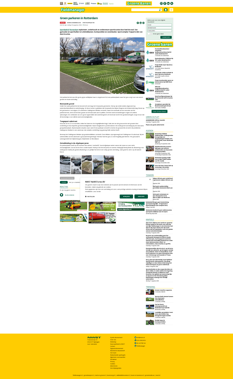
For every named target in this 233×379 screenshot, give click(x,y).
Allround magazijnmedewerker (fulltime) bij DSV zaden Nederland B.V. (162, 89)
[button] (90, 196)
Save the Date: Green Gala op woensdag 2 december (164, 166)
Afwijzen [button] (126, 196)
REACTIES (64, 186)
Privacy (112, 361)
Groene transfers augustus (163, 290)
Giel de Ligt (63, 25)
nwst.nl (158, 375)
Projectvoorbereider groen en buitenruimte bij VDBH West (164, 81)
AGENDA (149, 130)
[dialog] (116, 189)
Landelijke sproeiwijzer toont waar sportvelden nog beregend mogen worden (164, 313)
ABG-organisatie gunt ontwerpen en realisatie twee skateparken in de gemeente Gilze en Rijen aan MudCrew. (158, 195)
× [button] (150, 179)
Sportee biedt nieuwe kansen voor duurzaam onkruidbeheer (164, 298)
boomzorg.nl (111, 375)
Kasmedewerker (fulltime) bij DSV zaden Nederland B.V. (164, 59)
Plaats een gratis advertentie (155, 125)
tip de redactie (69, 195)
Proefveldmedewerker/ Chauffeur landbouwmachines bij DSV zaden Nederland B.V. (163, 51)
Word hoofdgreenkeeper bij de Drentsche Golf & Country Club (164, 97)
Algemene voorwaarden (117, 357)
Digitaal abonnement (116, 348)
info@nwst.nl (141, 337)
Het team (113, 353)
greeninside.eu (149, 375)
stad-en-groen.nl (100, 375)
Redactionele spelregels (117, 355)
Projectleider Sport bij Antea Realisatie (163, 65)
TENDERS (150, 175)
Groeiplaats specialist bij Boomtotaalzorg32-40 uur (163, 105)
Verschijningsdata (115, 368)
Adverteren (113, 366)
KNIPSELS (150, 219)
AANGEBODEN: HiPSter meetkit (155, 120)
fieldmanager (141, 346)
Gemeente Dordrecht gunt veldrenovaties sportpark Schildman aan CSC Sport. (159, 211)
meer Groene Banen (159, 111)
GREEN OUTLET (152, 117)
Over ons (113, 340)
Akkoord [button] (141, 196)
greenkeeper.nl (88, 375)
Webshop (113, 342)
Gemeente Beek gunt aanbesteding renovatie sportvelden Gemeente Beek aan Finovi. (159, 187)
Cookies (112, 364)
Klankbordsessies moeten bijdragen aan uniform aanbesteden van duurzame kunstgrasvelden (163, 149)
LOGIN (64, 182)
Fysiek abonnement (116, 337)
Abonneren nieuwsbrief (117, 350)
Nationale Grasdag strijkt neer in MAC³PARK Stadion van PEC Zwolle (163, 159)
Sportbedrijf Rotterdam (69, 30)
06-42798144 (141, 343)
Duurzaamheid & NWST (117, 344)
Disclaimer (113, 359)
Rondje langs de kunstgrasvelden (160, 321)
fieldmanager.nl (77, 375)
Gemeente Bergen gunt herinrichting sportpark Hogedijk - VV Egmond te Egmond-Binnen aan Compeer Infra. (157, 203)
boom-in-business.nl (137, 375)
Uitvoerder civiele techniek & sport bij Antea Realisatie (164, 73)
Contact (112, 346)
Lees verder (97, 191)
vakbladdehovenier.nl (122, 375)
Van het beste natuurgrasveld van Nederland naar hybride (162, 306)
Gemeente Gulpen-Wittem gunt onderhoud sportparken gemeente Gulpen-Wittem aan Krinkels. (159, 179)
